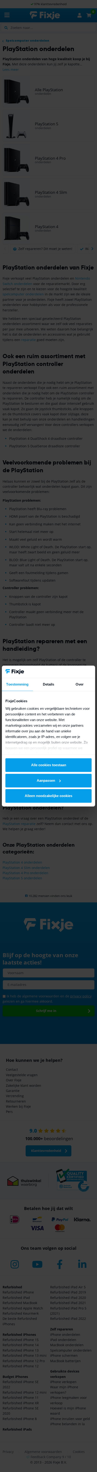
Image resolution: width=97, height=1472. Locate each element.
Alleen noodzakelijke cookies (48, 796)
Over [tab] (80, 684)
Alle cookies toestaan (48, 765)
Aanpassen (46, 780)
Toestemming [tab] (17, 684)
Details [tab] (48, 684)
